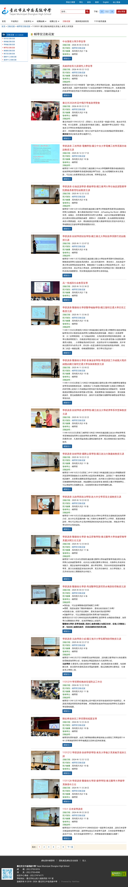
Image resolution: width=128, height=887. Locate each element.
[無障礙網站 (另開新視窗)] (118, 874)
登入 (84, 860)
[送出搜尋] (87, 12)
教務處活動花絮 (9, 41)
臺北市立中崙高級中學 (47, 881)
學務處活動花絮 (9, 44)
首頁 (4, 21)
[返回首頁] (27, 11)
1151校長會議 (100, 21)
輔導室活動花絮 (9, 48)
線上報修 (116, 2)
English (106, 2)
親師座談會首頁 (82, 21)
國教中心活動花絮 (10, 57)
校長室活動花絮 (9, 38)
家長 (89, 2)
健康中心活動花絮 (10, 60)
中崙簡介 (15, 21)
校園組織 (40, 21)
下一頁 (70, 847)
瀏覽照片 (67, 58)
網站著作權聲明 (48, 860)
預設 (107, 12)
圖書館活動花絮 (9, 51)
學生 (81, 2)
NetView (75, 881)
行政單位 (28, 21)
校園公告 (53, 21)
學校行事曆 (70, 2)
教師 (97, 2)
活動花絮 (66, 21)
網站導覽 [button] (121, 11)
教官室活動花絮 (9, 54)
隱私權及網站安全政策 (68, 860)
